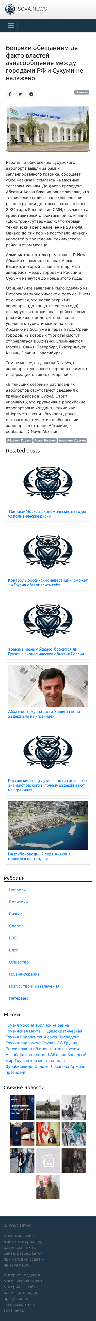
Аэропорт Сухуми (72, 440)
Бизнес (16, 913)
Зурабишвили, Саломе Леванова (37, 1066)
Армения (79, 1066)
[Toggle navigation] (11, 25)
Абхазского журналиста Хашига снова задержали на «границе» (44, 713)
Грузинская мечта (32, 1060)
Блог (13, 950)
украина (61, 1025)
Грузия (12, 1025)
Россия (27, 1025)
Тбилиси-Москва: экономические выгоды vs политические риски (47, 513)
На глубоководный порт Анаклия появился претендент (39, 856)
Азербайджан (19, 1054)
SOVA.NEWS (20, 1225)
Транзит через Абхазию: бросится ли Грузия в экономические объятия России (46, 651)
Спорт (15, 925)
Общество (19, 962)
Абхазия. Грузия (19, 440)
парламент (30, 1042)
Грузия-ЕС (52, 1042)
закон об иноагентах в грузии (50, 1048)
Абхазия (58, 1054)
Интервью (18, 998)
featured (41, 1054)
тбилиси (43, 1025)
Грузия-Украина (24, 974)
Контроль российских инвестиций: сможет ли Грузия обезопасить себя (48, 582)
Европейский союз (38, 1036)
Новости (82, 92)
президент (16, 1072)
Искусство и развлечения (34, 986)
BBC (13, 938)
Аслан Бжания (45, 440)
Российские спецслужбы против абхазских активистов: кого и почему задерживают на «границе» (48, 785)
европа (58, 1060)
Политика (18, 901)
